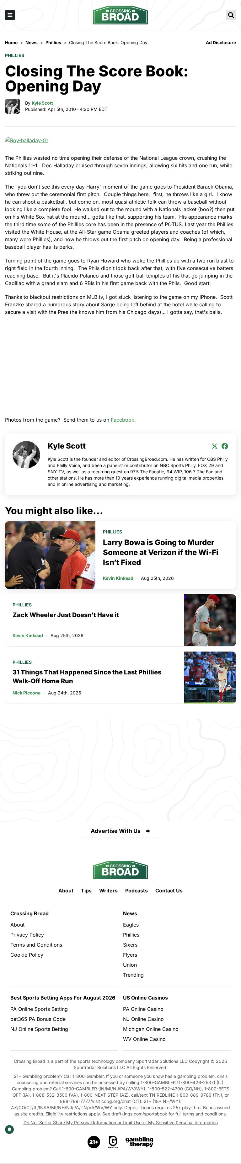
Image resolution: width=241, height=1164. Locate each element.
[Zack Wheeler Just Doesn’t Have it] (210, 620)
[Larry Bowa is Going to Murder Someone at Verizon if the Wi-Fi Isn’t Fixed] (50, 555)
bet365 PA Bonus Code (38, 1019)
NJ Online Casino (143, 1019)
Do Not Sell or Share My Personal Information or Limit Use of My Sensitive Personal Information (121, 1122)
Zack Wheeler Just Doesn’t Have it (66, 615)
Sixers (130, 945)
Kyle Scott (42, 103)
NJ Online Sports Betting (39, 1029)
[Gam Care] (113, 1142)
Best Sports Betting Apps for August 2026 (62, 998)
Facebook (122, 420)
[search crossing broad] (231, 15)
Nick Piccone (26, 692)
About (65, 890)
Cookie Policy (26, 955)
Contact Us (169, 890)
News (130, 913)
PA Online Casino (143, 1009)
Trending (133, 975)
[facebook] (224, 446)
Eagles (131, 925)
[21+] (94, 1142)
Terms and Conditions (36, 945)
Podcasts (136, 890)
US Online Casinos (145, 998)
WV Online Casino (144, 1039)
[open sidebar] (10, 15)
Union (130, 965)
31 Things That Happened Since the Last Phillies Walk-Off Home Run (87, 676)
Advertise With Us (116, 831)
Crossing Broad (29, 913)
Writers (108, 890)
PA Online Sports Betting (39, 1009)
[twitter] (214, 446)
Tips (86, 890)
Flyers (130, 955)
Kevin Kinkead (118, 578)
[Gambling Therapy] (139, 1142)
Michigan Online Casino (151, 1029)
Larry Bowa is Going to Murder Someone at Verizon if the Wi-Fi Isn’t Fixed (160, 552)
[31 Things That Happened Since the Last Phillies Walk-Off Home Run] (210, 678)
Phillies (14, 55)
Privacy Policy (27, 935)
